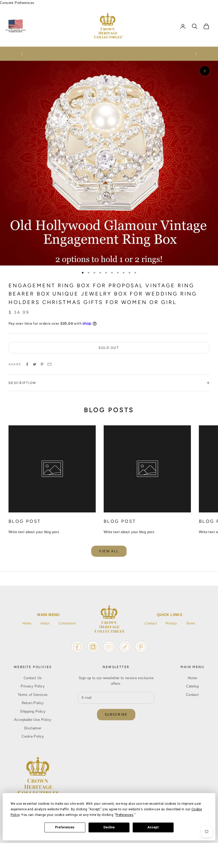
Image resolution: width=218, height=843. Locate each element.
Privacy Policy (32, 686)
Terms (190, 623)
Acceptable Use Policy (32, 720)
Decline (109, 827)
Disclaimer (32, 728)
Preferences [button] (124, 815)
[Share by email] (49, 364)
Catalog (192, 686)
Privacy (171, 623)
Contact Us (33, 678)
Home (27, 623)
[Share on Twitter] (34, 364)
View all (109, 551)
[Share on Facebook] (27, 364)
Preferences (64, 827)
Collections (67, 623)
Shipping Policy (32, 711)
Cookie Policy (33, 736)
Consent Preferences (17, 3)
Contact (151, 623)
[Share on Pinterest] (42, 364)
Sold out (109, 348)
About (44, 623)
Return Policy (33, 703)
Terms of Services (33, 695)
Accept (153, 827)
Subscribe (116, 714)
